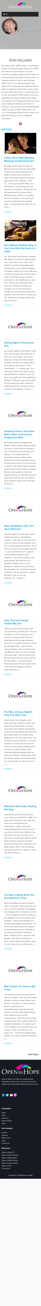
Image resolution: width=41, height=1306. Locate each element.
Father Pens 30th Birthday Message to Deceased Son (19, 159)
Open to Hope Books (9, 1158)
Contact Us (6, 1143)
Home (4, 1113)
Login (4, 1141)
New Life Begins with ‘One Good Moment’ (19, 527)
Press (4, 1115)
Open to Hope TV (8, 1152)
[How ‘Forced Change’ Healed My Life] (20, 604)
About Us (5, 1118)
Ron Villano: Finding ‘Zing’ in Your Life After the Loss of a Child (20, 248)
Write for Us (6, 1138)
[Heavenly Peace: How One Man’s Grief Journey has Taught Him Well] (20, 415)
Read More (8, 212)
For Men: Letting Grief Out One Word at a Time (19, 896)
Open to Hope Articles (10, 1160)
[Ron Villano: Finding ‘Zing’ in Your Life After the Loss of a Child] (20, 230)
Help (3, 1123)
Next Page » (33, 1054)
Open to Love (7, 1166)
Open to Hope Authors (10, 1163)
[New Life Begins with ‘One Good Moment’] (20, 509)
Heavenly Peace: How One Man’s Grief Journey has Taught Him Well (19, 434)
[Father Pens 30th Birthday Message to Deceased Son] (20, 143)
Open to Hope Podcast (10, 1155)
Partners (5, 1135)
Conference (6, 1168)
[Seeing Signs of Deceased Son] (20, 326)
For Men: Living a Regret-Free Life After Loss (18, 713)
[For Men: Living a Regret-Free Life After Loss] (20, 695)
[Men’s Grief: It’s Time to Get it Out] (20, 970)
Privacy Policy (7, 1121)
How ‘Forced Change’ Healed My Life (16, 622)
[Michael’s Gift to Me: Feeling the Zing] (20, 790)
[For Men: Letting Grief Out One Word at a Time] (20, 878)
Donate (4, 1133)
